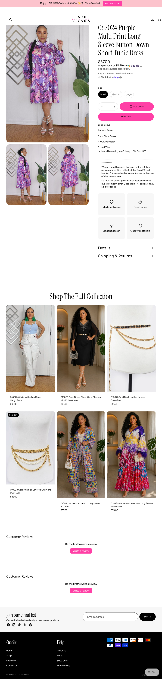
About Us (61, 650)
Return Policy (63, 665)
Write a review (81, 550)
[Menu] (3, 19)
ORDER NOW (112, 3)
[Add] (151, 387)
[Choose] (50, 387)
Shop (9, 655)
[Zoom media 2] (26, 174)
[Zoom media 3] (68, 174)
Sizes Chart (62, 660)
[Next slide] (50, 348)
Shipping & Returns (115, 256)
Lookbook (11, 660)
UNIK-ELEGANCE (21, 674)
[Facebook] (8, 625)
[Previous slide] (11, 348)
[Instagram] (14, 625)
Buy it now (126, 116)
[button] (126, 65)
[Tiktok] (19, 625)
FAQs (59, 655)
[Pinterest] (30, 625)
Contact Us (11, 665)
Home (9, 650)
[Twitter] (25, 625)
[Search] (10, 19)
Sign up (147, 616)
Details (104, 248)
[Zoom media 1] (47, 80)
